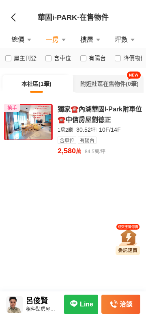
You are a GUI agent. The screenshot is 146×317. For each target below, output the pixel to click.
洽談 (126, 304)
